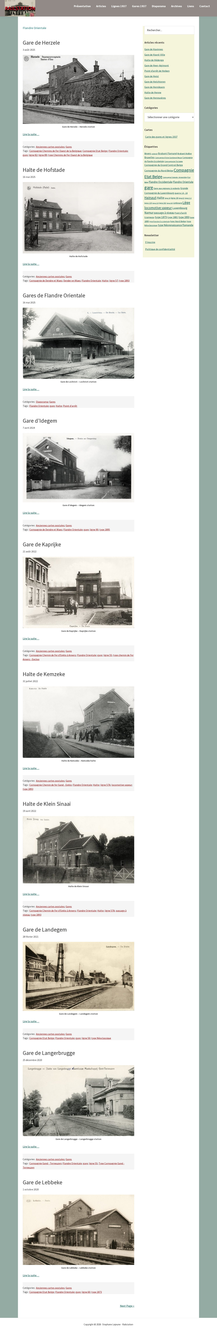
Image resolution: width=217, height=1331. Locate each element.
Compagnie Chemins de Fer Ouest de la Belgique (55, 150)
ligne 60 (86, 1292)
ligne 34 (167, 198)
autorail (155, 154)
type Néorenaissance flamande (175, 225)
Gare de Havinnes (153, 49)
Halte (105, 280)
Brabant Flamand (167, 153)
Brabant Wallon (184, 153)
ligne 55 (107, 655)
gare (25, 155)
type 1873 (96, 1292)
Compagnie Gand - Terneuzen (45, 1163)
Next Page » (127, 1306)
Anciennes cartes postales (50, 146)
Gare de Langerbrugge (49, 1052)
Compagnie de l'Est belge (173, 161)
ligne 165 (170, 203)
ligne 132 (155, 203)
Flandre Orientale (118, 150)
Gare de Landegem (45, 929)
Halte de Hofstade (44, 169)
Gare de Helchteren (154, 81)
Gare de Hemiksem (154, 87)
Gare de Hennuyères (155, 97)
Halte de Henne (152, 92)
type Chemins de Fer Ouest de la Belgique (70, 155)
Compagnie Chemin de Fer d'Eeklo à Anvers (52, 655)
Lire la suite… (31, 134)
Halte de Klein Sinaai (47, 803)
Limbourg (177, 202)
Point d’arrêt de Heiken (157, 70)
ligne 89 (42, 155)
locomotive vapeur (122, 784)
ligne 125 (148, 203)
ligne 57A (105, 784)
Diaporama (42, 401)
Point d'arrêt (70, 405)
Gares (69, 146)
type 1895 (104, 529)
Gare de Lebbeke (42, 1182)
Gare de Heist (151, 76)
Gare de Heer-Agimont (156, 65)
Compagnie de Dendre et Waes (45, 280)
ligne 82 (33, 155)
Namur (148, 213)
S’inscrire (150, 242)
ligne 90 (94, 529)
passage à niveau (164, 213)
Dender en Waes (72, 280)
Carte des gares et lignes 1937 (161, 136)
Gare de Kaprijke (42, 544)
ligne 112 (188, 198)
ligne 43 (181, 198)
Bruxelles (149, 157)
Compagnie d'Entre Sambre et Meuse (168, 158)
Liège (186, 202)
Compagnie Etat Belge (95, 150)
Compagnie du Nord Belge (158, 170)
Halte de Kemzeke (44, 674)
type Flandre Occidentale (159, 221)
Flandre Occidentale (160, 182)
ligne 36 (174, 198)
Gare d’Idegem (40, 420)
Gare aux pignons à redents (167, 188)
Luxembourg (179, 208)
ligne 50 (86, 1038)
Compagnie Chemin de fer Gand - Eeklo (50, 784)
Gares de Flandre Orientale (54, 295)
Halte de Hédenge (154, 60)
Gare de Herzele (41, 42)
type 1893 (124, 280)
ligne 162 (162, 203)
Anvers (147, 153)
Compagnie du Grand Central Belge (163, 165)
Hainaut (150, 197)
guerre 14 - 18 (181, 193)
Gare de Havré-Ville (154, 54)
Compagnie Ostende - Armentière (175, 177)
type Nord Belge (178, 221)
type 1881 (172, 217)
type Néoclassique (101, 1038)
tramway (149, 217)
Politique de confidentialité (160, 249)
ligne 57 (113, 280)
